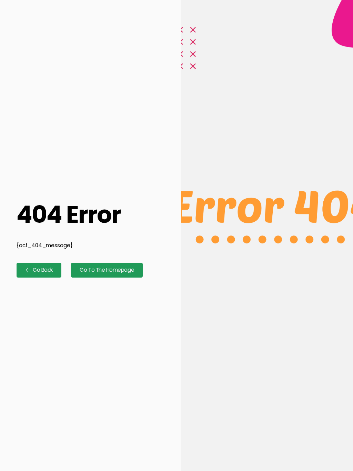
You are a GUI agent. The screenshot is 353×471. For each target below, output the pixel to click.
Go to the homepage (107, 269)
